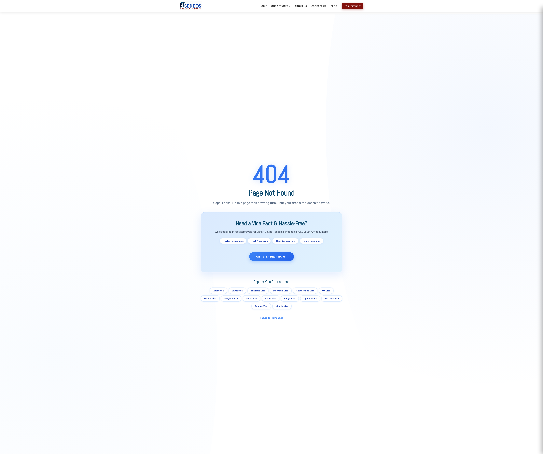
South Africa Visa (305, 290)
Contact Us (318, 6)
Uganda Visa (310, 298)
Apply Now (354, 6)
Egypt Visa (237, 290)
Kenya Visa (289, 298)
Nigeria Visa (282, 306)
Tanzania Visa (258, 290)
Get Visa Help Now (270, 256)
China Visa (270, 298)
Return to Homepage (271, 317)
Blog (334, 6)
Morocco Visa (332, 298)
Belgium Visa (231, 298)
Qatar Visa (218, 290)
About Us (301, 6)
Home (263, 6)
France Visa (210, 298)
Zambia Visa (261, 306)
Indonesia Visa (280, 290)
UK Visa (326, 290)
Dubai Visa (251, 298)
